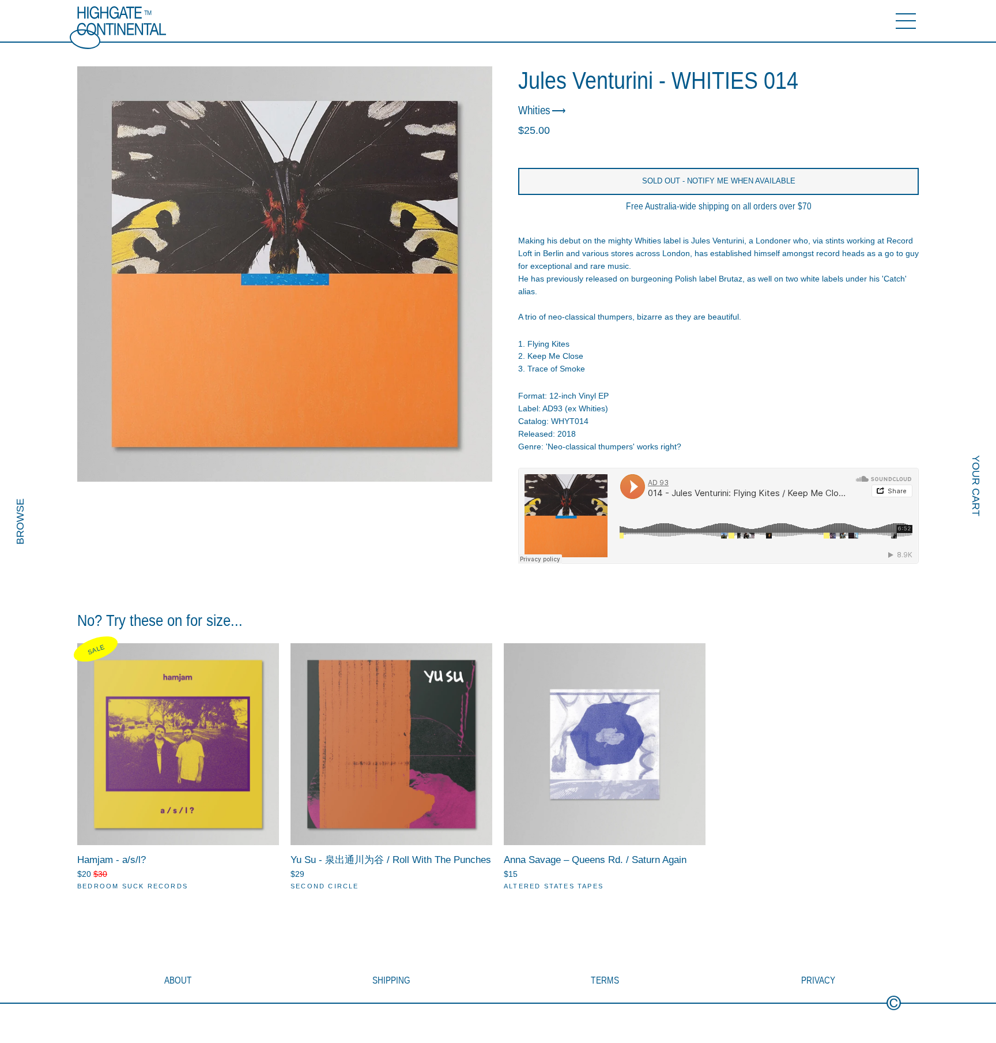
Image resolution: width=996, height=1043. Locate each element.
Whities (534, 110)
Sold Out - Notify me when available (718, 181)
